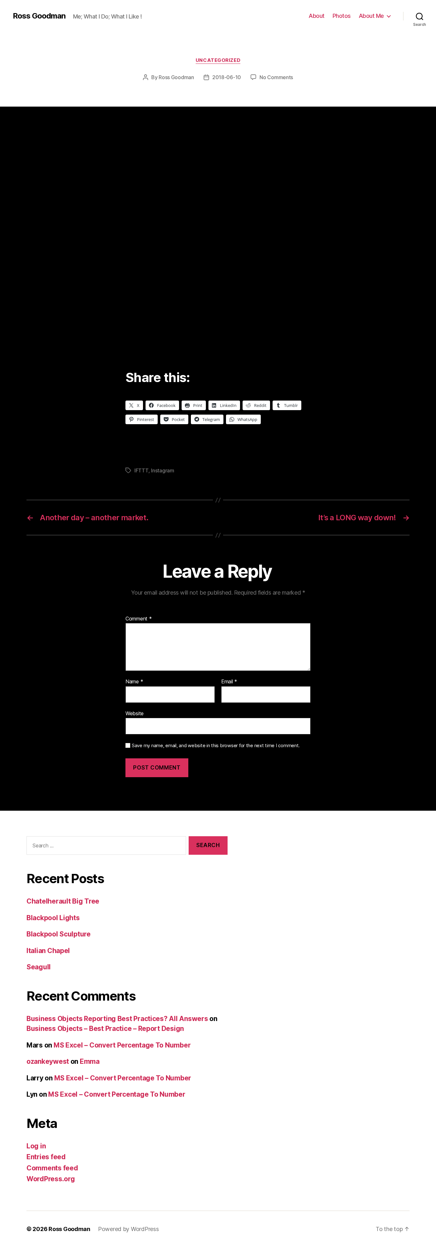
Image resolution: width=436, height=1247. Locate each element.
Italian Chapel (48, 951)
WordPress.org (50, 1179)
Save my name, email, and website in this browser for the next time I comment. (216, 745)
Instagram (162, 470)
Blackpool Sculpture (58, 934)
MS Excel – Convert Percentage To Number (122, 1045)
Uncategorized (218, 60)
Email (229, 682)
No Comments (276, 77)
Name (134, 682)
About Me (371, 15)
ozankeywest (47, 1061)
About (317, 15)
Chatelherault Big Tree (62, 901)
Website (134, 713)
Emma (90, 1061)
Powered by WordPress (128, 1229)
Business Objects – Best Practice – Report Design (105, 1029)
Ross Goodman (39, 16)
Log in (36, 1146)
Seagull (38, 967)
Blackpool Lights (53, 918)
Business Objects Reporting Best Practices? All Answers (117, 1019)
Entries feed (46, 1157)
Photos (342, 15)
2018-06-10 (226, 77)
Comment (138, 619)
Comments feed (52, 1168)
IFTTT (141, 470)
